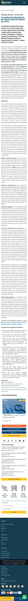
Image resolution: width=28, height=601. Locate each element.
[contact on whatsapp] (24, 597)
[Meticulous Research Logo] (6, 2)
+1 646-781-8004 (4, 496)
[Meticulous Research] (4, 440)
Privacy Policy (4, 569)
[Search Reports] (23, 67)
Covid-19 (3, 544)
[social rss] (22, 586)
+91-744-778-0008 (23, 496)
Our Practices (4, 551)
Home (3, 10)
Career (2, 526)
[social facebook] (6, 586)
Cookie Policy (16, 563)
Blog (2, 542)
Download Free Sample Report (14, 426)
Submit (14, 512)
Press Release (4, 537)
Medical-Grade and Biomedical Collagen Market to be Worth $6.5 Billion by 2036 (13, 447)
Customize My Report (15, 429)
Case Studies (4, 539)
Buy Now (15, 432)
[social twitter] (14, 586)
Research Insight (5, 557)
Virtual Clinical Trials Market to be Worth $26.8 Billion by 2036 (13, 472)
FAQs (2, 530)
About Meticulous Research (7, 524)
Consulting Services (5, 553)
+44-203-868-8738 (14, 496)
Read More (6, 421)
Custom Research (5, 555)
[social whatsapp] (2, 586)
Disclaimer (3, 566)
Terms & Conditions (5, 575)
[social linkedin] (10, 586)
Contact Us (3, 528)
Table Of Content (7, 598)
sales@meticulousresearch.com (14, 384)
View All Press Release (14, 479)
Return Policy (4, 573)
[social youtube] (18, 586)
